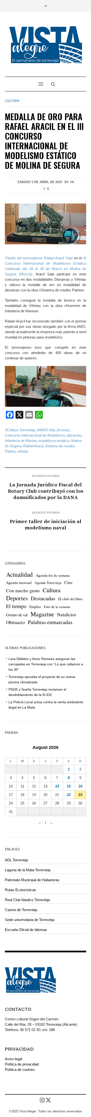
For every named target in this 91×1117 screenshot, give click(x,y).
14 (57, 786)
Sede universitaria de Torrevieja (29, 920)
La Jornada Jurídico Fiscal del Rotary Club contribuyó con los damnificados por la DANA (45, 491)
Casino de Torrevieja (21, 910)
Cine (68, 582)
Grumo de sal (17, 615)
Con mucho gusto (23, 590)
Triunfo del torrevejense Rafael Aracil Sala (39, 258)
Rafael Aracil (33, 446)
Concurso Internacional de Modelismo (35, 435)
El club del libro (70, 598)
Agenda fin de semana (53, 575)
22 (69, 795)
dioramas (74, 435)
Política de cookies (20, 1069)
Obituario (15, 622)
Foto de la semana (57, 606)
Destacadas (43, 598)
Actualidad (19, 574)
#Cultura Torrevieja (20, 430)
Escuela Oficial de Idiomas (26, 930)
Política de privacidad (22, 1064)
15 (69, 786)
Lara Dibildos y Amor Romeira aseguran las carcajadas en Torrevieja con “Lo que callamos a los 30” (45, 664)
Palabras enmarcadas (50, 622)
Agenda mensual (19, 582)
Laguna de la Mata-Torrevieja (27, 870)
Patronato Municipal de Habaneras (32, 880)
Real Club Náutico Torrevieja (27, 900)
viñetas (22, 451)
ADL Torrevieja (16, 860)
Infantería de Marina (20, 441)
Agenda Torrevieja (47, 582)
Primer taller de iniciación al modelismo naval (45, 524)
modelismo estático (53, 441)
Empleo (35, 606)
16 (80, 786)
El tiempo (16, 605)
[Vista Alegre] (45, 44)
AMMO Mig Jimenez (53, 430)
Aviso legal (13, 1059)
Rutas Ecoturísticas (20, 890)
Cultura (12, 101)
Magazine (42, 614)
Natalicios (66, 614)
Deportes (17, 598)
